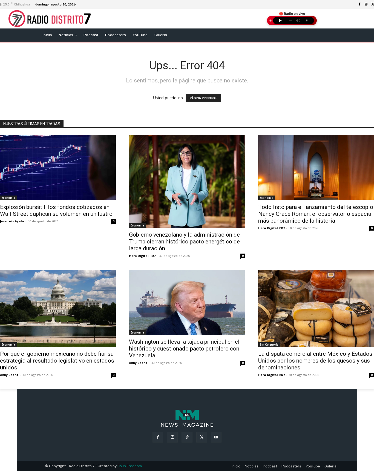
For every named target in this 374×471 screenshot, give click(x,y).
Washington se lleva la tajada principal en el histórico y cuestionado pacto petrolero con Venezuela (184, 348)
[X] (201, 437)
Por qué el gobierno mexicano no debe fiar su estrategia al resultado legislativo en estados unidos (57, 361)
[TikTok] (187, 437)
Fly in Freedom (129, 466)
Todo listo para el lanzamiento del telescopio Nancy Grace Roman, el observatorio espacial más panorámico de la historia (315, 214)
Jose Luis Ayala (12, 221)
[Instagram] (366, 4)
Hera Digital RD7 (142, 256)
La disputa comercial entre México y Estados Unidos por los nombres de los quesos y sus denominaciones (315, 361)
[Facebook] (359, 4)
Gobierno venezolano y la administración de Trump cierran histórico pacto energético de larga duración (184, 241)
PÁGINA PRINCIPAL (203, 98)
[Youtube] (216, 437)
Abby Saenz (9, 375)
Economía (8, 198)
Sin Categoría (269, 344)
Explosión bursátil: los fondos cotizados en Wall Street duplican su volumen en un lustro (56, 210)
